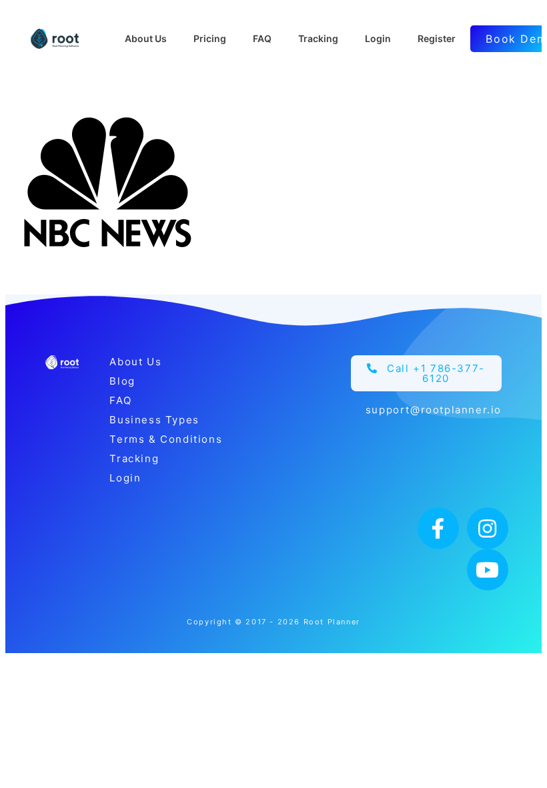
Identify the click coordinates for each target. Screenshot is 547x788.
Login (125, 477)
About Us (135, 361)
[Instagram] (487, 528)
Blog (122, 381)
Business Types (154, 419)
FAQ (120, 400)
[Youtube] (487, 569)
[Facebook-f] (438, 528)
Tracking (134, 458)
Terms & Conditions (165, 439)
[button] (426, 373)
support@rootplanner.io (434, 409)
